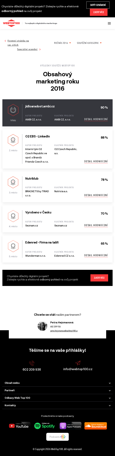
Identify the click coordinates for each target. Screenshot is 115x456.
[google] (57, 437)
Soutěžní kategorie (88, 43)
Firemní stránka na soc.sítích (18, 42)
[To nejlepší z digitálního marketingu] (11, 23)
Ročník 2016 (61, 43)
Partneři (10, 390)
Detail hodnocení (96, 119)
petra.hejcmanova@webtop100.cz (64, 330)
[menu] (109, 23)
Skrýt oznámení (98, 5)
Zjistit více (98, 12)
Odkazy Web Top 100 (17, 397)
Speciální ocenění (27, 49)
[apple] (70, 426)
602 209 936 (55, 326)
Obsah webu (12, 382)
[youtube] (19, 426)
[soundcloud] (95, 426)
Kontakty (10, 405)
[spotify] (45, 426)
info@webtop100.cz (77, 369)
